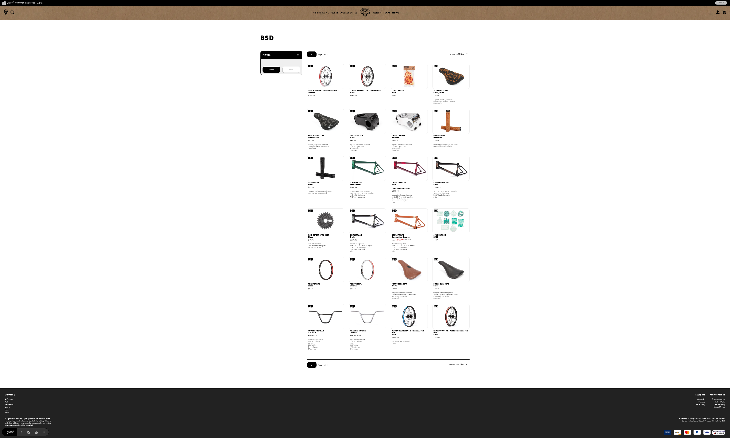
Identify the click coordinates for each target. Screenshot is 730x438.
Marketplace (717, 394)
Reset (291, 70)
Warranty (701, 402)
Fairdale (691, 421)
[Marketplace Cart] (724, 12)
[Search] (12, 12)
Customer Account (718, 399)
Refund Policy (720, 402)
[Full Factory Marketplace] (3, 2)
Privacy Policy (720, 404)
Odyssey (10, 394)
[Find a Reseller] (6, 12)
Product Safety (700, 404)
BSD (267, 38)
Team (386, 12)
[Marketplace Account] (717, 12)
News (395, 12)
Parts (335, 12)
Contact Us (701, 399)
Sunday (685, 421)
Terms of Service (719, 407)
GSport (701, 421)
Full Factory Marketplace (688, 418)
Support (721, 3)
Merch (377, 12)
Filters (281, 55)
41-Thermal (321, 12)
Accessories (348, 12)
